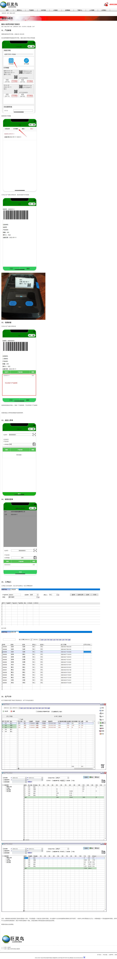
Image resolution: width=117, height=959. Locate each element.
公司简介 (103, 10)
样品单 (9, 947)
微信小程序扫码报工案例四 (14, 948)
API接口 (55, 10)
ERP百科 (43, 10)
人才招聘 (91, 10)
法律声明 (111, 954)
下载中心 (79, 10)
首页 (7, 10)
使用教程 (67, 10)
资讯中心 (19, 10)
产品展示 (31, 10)
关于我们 (99, 954)
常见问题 (105, 954)
